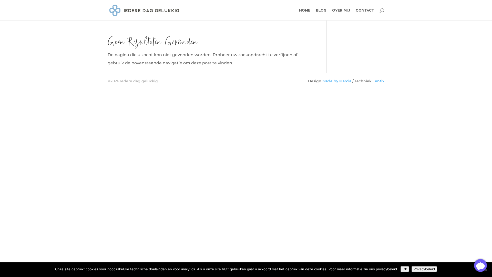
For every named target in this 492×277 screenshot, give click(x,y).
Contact (365, 10)
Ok (405, 269)
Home (304, 10)
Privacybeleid (424, 269)
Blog (321, 10)
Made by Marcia (336, 81)
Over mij (341, 10)
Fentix (378, 81)
